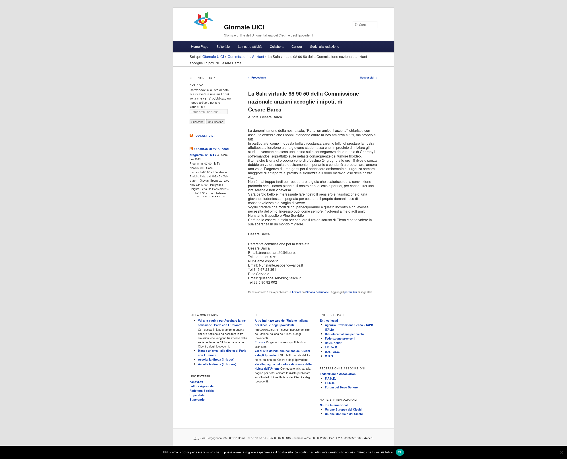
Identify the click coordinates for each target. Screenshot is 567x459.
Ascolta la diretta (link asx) (216, 359)
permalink (350, 292)
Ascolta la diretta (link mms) (217, 364)
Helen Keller (333, 343)
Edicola (260, 342)
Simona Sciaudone (317, 292)
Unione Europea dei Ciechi (343, 409)
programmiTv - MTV (203, 155)
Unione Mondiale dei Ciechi (344, 414)
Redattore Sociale (202, 391)
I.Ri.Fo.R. (331, 347)
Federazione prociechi (340, 338)
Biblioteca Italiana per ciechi (344, 334)
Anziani (296, 292)
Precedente (257, 77)
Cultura (296, 46)
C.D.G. (329, 356)
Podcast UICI (204, 136)
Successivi (368, 77)
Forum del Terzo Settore (341, 387)
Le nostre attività (250, 46)
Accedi (368, 438)
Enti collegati (329, 321)
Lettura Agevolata (202, 386)
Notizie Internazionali (334, 405)
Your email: (197, 106)
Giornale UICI (244, 26)
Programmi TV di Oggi (211, 149)
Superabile (197, 395)
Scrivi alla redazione (324, 46)
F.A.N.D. (330, 378)
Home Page (199, 46)
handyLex (196, 382)
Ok (400, 452)
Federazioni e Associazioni (338, 374)
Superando (197, 399)
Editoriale (223, 46)
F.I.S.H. (330, 383)
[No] (561, 452)
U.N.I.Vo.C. (332, 352)
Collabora (277, 46)
